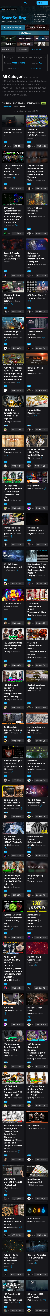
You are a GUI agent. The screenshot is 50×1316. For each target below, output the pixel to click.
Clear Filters (36, 68)
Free (16, 107)
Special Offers (36, 103)
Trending (6, 103)
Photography (8, 49)
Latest (23, 107)
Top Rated (6, 107)
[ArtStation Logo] (25, 2)
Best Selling (19, 103)
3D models (22, 49)
